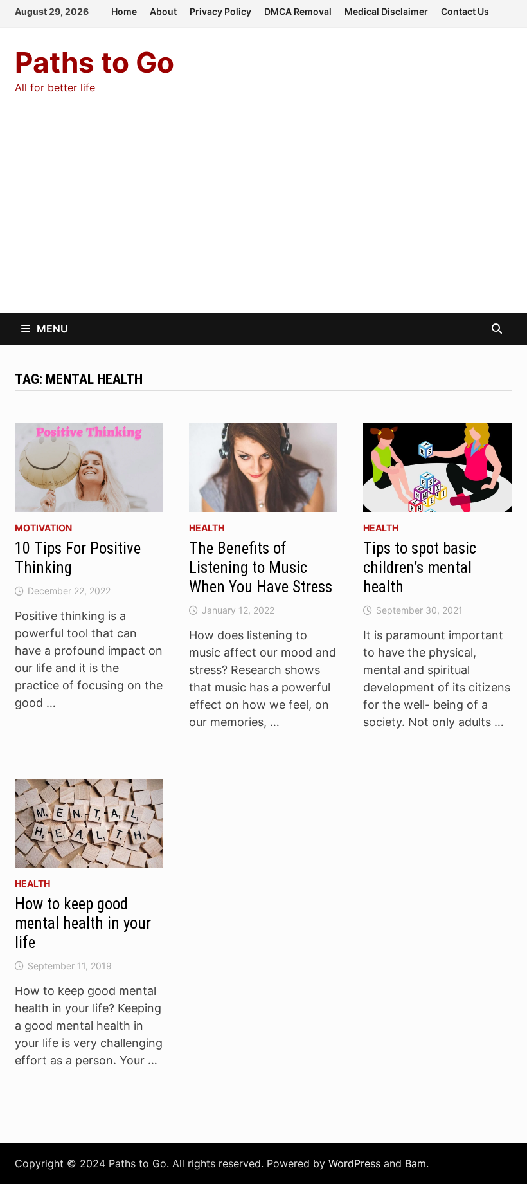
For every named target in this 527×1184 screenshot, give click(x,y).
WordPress (354, 1163)
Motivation (43, 527)
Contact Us (465, 11)
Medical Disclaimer (386, 11)
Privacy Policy (220, 11)
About (163, 11)
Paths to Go (94, 62)
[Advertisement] (263, 216)
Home (124, 11)
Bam (415, 1163)
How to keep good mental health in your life (83, 923)
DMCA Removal (298, 11)
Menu (52, 328)
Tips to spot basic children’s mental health (419, 567)
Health (206, 527)
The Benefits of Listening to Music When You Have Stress (260, 567)
